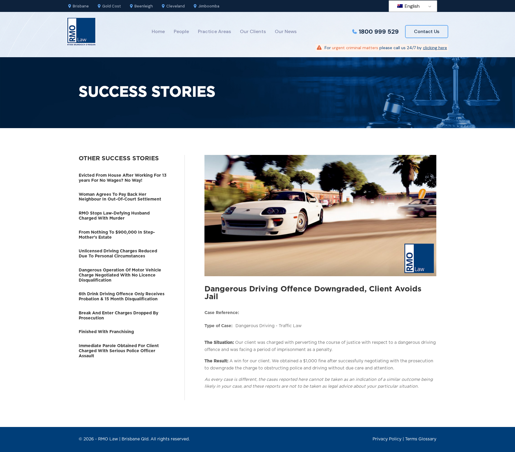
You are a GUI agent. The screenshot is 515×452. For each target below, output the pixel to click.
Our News (286, 31)
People (181, 31)
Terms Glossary (420, 439)
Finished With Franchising (106, 332)
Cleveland (175, 6)
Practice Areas (214, 31)
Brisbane (81, 6)
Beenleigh (143, 6)
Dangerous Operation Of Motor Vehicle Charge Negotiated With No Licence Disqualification (120, 275)
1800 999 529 (379, 32)
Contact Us (426, 31)
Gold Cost (111, 6)
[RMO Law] (81, 31)
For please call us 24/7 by (386, 47)
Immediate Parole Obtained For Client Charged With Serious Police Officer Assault (119, 351)
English (412, 6)
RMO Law (108, 439)
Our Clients (253, 31)
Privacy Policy (387, 439)
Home (158, 31)
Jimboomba (208, 6)
